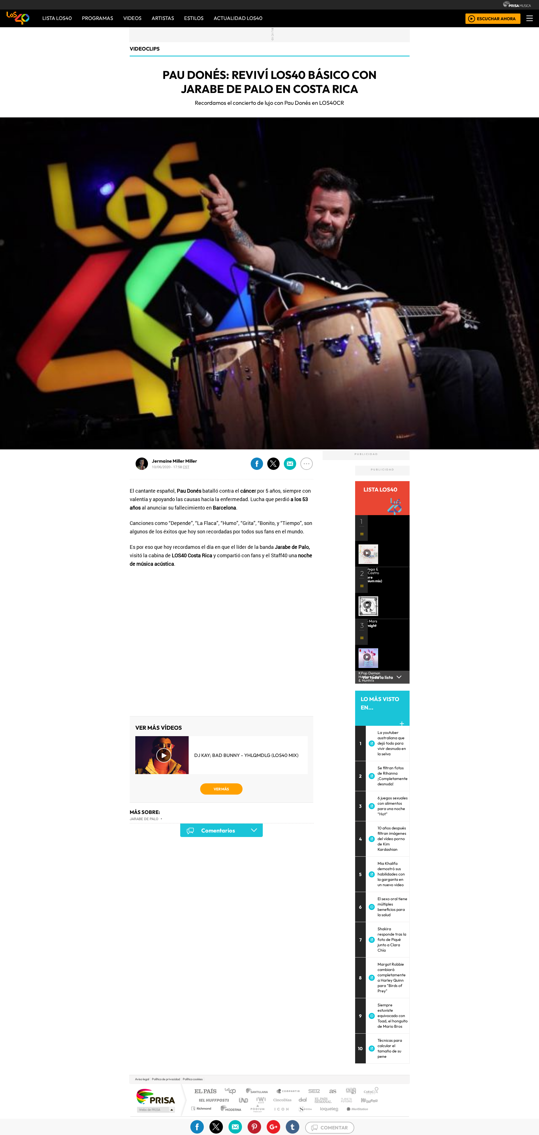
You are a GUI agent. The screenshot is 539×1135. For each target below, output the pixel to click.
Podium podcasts (202, 1107)
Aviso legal (142, 1079)
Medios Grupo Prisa (155, 1109)
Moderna (229, 1115)
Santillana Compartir (288, 1091)
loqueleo (327, 1115)
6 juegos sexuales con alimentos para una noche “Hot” (393, 805)
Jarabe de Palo (144, 818)
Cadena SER (314, 1091)
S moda (303, 1115)
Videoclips (145, 49)
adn (350, 1091)
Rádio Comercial (379, 1115)
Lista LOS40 (57, 18)
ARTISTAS (163, 18)
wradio (260, 1100)
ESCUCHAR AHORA (496, 18)
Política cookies (193, 1079)
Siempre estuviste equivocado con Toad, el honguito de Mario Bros (393, 1015)
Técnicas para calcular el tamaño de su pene (390, 1048)
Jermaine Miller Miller (174, 461)
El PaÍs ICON (280, 1115)
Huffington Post (213, 1100)
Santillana (259, 1091)
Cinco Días (281, 1100)
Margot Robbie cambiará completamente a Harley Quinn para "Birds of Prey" (392, 977)
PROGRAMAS (97, 18)
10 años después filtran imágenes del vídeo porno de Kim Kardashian (392, 838)
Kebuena (371, 1100)
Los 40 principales (232, 1091)
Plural (256, 1115)
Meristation (354, 1115)
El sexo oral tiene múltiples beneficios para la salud (392, 906)
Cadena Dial (352, 1100)
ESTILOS (194, 18)
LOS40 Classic (334, 1100)
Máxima (318, 1100)
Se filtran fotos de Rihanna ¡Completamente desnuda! (393, 775)
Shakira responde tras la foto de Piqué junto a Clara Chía (392, 939)
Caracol (371, 1091)
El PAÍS (205, 1091)
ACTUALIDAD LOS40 (238, 18)
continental (303, 1100)
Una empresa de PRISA (155, 1096)
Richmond (202, 1115)
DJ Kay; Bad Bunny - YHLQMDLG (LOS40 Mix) (246, 755)
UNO (244, 1100)
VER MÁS (221, 789)
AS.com (332, 1091)
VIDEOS (132, 18)
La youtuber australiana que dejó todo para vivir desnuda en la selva (392, 743)
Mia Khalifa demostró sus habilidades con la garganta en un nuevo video (391, 874)
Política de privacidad (166, 1079)
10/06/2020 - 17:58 (170, 466)
